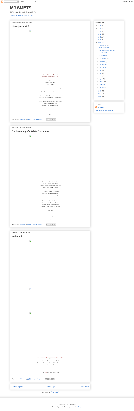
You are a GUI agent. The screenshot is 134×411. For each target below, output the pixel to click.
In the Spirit (18, 236)
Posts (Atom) (55, 392)
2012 (100, 34)
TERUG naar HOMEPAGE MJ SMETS (22, 15)
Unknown (101, 107)
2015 (100, 25)
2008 (100, 91)
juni (101, 73)
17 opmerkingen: (38, 119)
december (103, 45)
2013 (100, 31)
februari (102, 84)
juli (101, 70)
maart (102, 81)
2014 (100, 28)
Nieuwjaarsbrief (20, 26)
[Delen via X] (51, 119)
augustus (103, 67)
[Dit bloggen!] (49, 119)
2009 (100, 42)
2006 (100, 96)
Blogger (80, 407)
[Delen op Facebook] (53, 119)
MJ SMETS (20, 7)
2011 (99, 37)
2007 (100, 94)
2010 (100, 40)
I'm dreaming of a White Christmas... (31, 131)
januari (102, 87)
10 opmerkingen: (38, 224)
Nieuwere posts (17, 387)
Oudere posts (84, 387)
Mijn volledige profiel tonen (104, 110)
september (103, 64)
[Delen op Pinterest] (55, 119)
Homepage (51, 387)
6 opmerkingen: (37, 379)
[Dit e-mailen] (47, 119)
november (103, 59)
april (101, 79)
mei (101, 76)
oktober (102, 61)
